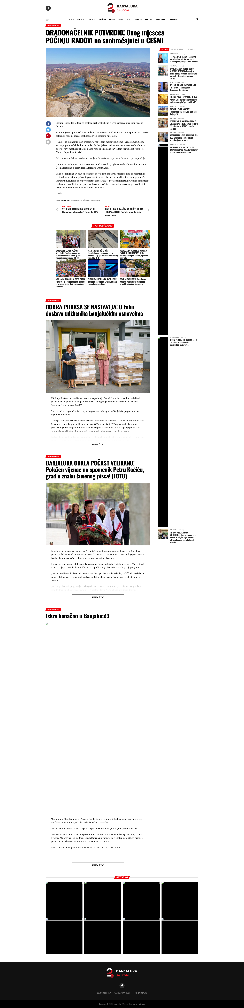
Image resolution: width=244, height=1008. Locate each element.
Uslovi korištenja (104, 992)
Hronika (92, 19)
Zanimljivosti (160, 19)
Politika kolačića (140, 992)
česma (86, 200)
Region (112, 19)
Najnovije (70, 19)
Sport (120, 19)
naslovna (96, 200)
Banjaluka (81, 19)
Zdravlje (138, 19)
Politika (148, 19)
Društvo (102, 19)
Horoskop (174, 19)
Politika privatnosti (122, 992)
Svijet (129, 19)
